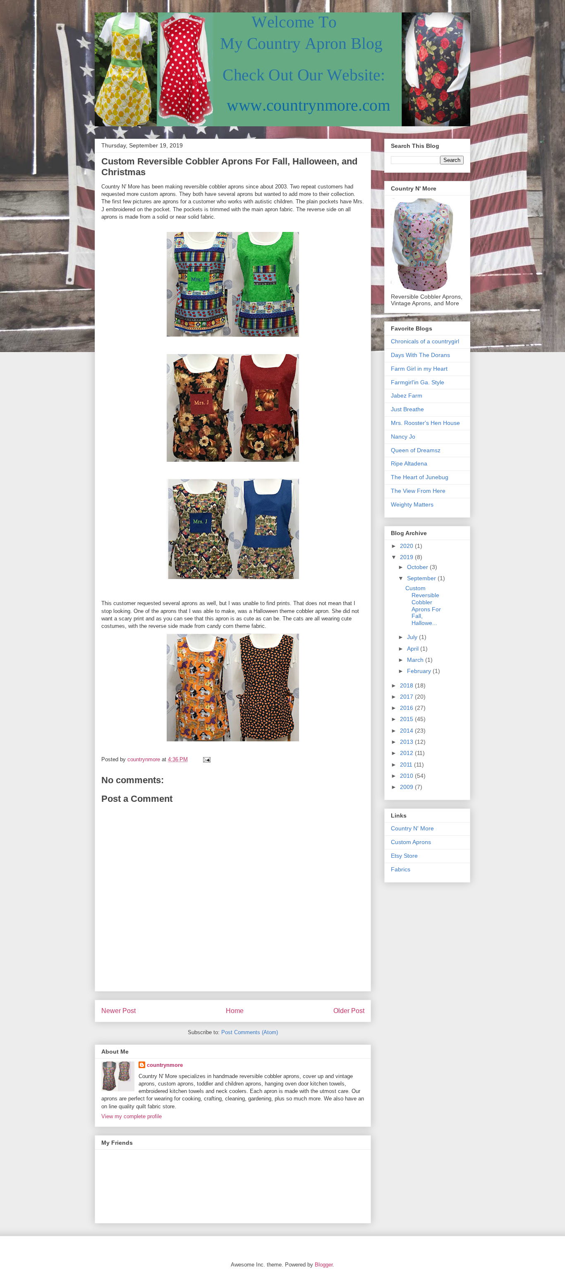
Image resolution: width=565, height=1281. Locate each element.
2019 (407, 557)
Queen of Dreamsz (416, 450)
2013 (407, 741)
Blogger (324, 1265)
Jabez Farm (406, 395)
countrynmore (165, 1065)
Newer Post (118, 1010)
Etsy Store (404, 855)
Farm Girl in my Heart (419, 368)
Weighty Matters (412, 504)
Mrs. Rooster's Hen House (425, 423)
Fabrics (400, 869)
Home (235, 1010)
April (413, 648)
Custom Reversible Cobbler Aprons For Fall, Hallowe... (423, 605)
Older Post (348, 1010)
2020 (407, 546)
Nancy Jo (403, 436)
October (418, 567)
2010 (407, 775)
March (416, 659)
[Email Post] (206, 759)
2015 (407, 719)
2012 (407, 753)
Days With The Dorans (420, 355)
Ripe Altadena (409, 463)
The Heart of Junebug (419, 477)
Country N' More (412, 828)
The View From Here (418, 490)
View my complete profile (131, 1116)
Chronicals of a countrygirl (425, 341)
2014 (407, 730)
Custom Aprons (411, 842)
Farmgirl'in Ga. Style (417, 382)
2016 (407, 707)
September (422, 578)
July (413, 637)
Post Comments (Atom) (249, 1032)
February (420, 671)
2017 (407, 696)
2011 (407, 764)
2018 (407, 685)
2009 (407, 787)
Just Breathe (407, 409)
